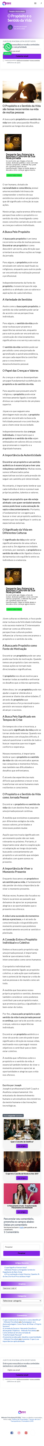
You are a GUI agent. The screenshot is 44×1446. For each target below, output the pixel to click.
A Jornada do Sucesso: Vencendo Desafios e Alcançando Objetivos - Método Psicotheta (19, 1329)
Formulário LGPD (28, 1421)
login (22, 1227)
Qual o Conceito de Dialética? (22, 1142)
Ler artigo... (22, 1146)
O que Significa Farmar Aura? (15, 1267)
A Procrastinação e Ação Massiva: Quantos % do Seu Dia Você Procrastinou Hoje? (21, 1275)
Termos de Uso (34, 1419)
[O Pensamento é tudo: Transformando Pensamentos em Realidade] (22, 1203)
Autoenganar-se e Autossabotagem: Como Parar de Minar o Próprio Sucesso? (22, 1324)
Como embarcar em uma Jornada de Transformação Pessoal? (16, 1334)
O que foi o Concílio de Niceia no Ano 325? (22, 1174)
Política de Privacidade (20, 1419)
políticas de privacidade (23, 60)
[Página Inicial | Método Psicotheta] (6, 4)
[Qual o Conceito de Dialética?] (22, 1139)
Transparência (15, 1421)
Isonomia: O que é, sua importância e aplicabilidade (21, 1340)
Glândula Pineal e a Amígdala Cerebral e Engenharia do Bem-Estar (19, 1271)
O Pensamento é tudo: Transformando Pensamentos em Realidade (22, 1207)
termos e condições (35, 60)
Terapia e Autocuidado (17, 11)
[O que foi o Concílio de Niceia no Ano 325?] (22, 1171)
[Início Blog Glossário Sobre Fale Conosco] (22, 4)
